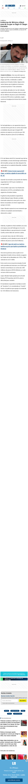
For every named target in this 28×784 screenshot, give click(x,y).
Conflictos (3, 20)
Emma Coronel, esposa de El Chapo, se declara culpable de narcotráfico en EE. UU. (13, 173)
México (6, 710)
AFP (3, 37)
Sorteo (9, 713)
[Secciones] (2, 6)
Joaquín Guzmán (14, 710)
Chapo (23, 710)
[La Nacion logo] (10, 5)
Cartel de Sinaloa (17, 713)
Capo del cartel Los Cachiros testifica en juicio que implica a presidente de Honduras (13, 246)
